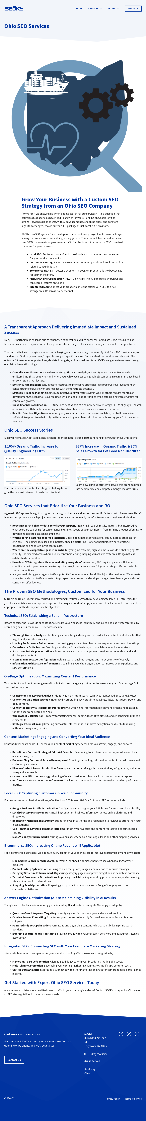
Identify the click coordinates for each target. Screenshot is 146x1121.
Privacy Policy (113, 1098)
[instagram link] (121, 1034)
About (111, 8)
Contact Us (14, 1060)
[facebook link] (137, 1034)
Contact (133, 8)
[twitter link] (129, 1034)
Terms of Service (133, 1098)
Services (93, 8)
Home (79, 8)
